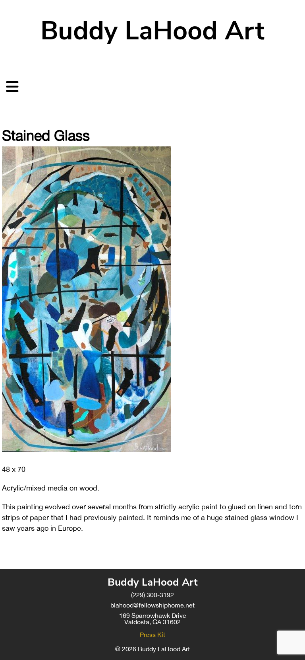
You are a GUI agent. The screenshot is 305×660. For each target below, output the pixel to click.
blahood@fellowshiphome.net (152, 605)
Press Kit (152, 634)
